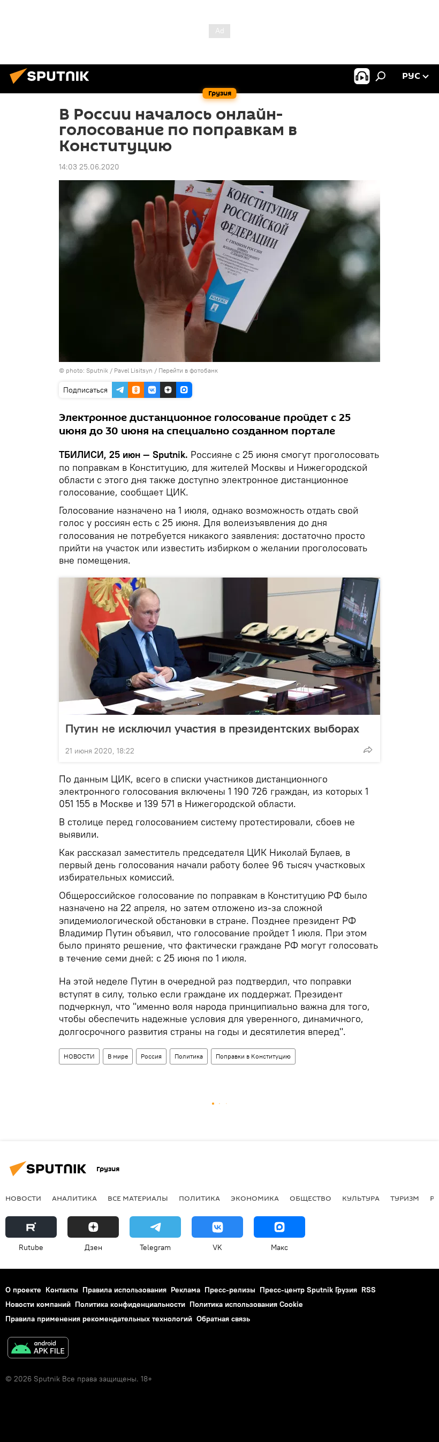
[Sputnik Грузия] (52, 85)
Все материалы (138, 1198)
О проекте (23, 1290)
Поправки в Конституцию (253, 1056)
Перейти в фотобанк (188, 370)
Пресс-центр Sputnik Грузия (308, 1290)
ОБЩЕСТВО (310, 1198)
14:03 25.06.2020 (89, 167)
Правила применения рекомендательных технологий (98, 1318)
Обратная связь (223, 1318)
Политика (189, 1056)
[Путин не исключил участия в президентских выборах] (219, 646)
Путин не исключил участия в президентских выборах (212, 728)
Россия (151, 1056)
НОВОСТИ (79, 1056)
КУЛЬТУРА (361, 1198)
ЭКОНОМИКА (255, 1198)
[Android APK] (38, 1349)
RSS (368, 1290)
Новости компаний (38, 1304)
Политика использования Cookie (246, 1304)
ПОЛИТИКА (199, 1198)
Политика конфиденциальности (130, 1304)
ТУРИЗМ (404, 1198)
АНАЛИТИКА (74, 1198)
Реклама (185, 1290)
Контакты (62, 1290)
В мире (118, 1056)
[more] (368, 749)
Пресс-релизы (230, 1290)
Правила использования (124, 1290)
